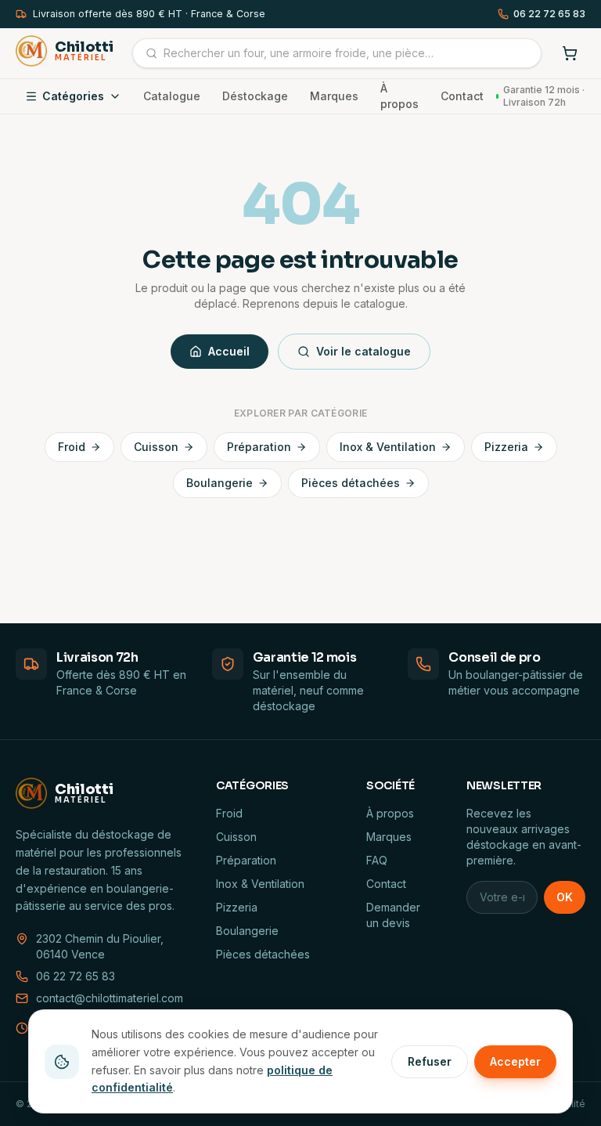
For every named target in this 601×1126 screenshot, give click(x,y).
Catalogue (171, 96)
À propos (399, 95)
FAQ (376, 860)
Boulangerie (219, 482)
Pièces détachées (350, 482)
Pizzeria (506, 446)
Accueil (229, 351)
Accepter (515, 1061)
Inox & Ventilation (388, 446)
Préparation (259, 446)
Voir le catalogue (363, 351)
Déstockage (255, 96)
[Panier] (569, 53)
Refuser (430, 1061)
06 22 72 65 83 (549, 14)
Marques (334, 96)
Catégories (73, 96)
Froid (71, 446)
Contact (462, 96)
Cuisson (156, 446)
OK (564, 897)
